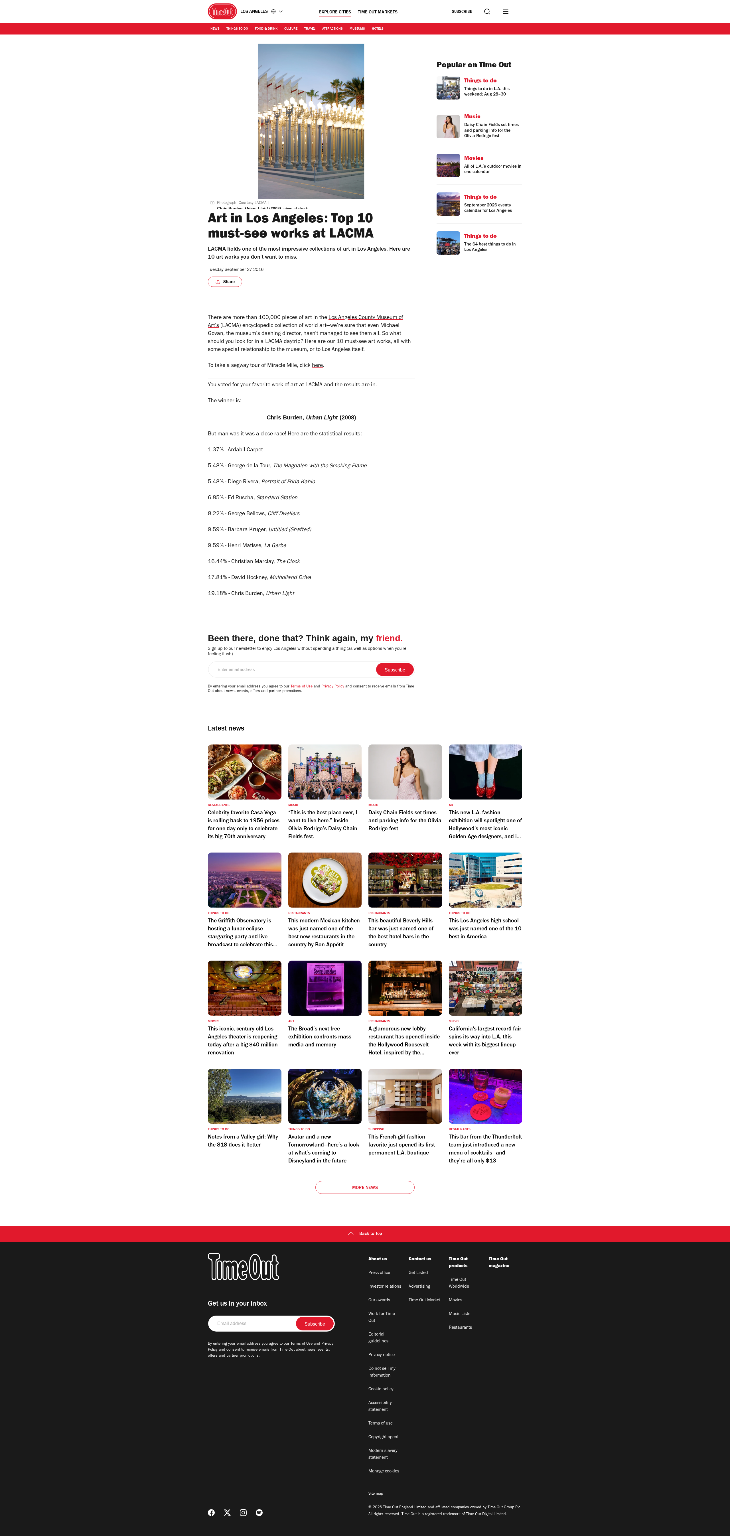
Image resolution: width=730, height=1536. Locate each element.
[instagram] (243, 1512)
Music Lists (459, 1314)
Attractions (332, 29)
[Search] (487, 11)
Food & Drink (266, 29)
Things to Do (237, 29)
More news (365, 1188)
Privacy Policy (332, 687)
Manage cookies (383, 1471)
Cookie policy (381, 1389)
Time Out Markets (378, 12)
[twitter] (227, 1512)
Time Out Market (425, 1300)
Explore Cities (335, 12)
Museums (357, 29)
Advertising (419, 1287)
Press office (379, 1273)
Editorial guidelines (378, 1338)
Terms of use (380, 1423)
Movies (455, 1300)
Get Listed (418, 1273)
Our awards (379, 1300)
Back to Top (370, 1234)
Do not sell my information (382, 1372)
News (215, 29)
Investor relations (384, 1287)
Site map (375, 1494)
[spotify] (259, 1512)
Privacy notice (381, 1355)
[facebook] (211, 1512)
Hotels (378, 29)
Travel (309, 29)
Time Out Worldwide (459, 1283)
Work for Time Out (381, 1317)
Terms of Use (302, 687)
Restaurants (460, 1328)
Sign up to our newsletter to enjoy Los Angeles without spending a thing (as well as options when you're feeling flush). (307, 652)
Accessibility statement (380, 1406)
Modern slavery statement (383, 1454)
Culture (290, 29)
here (317, 366)
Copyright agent (383, 1437)
